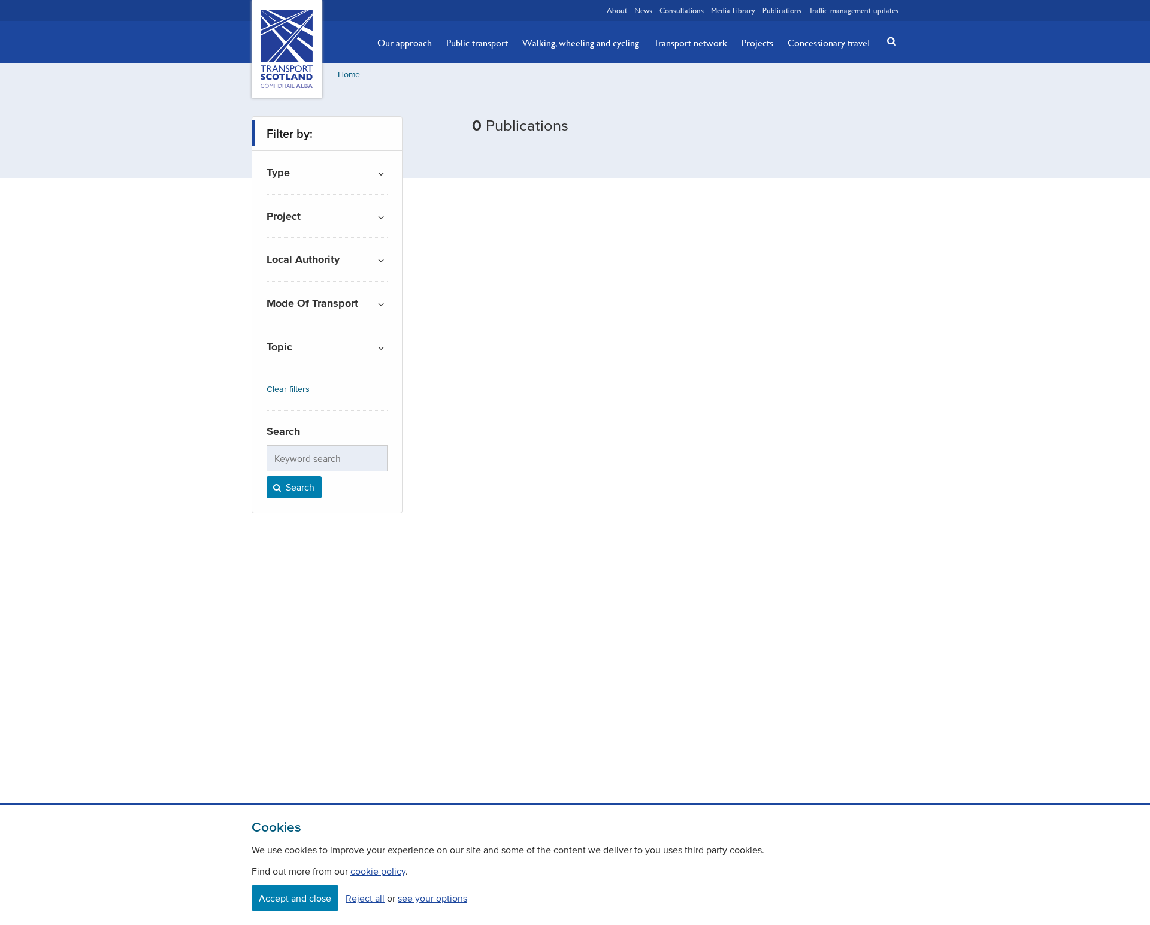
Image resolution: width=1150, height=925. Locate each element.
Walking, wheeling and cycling (580, 43)
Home (349, 74)
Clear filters (288, 389)
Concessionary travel (829, 43)
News (643, 10)
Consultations (681, 10)
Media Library (733, 10)
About (617, 10)
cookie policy (377, 871)
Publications (781, 10)
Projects (757, 43)
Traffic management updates (853, 10)
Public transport (477, 43)
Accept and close (295, 898)
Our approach (404, 43)
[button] (888, 41)
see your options (432, 898)
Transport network (690, 43)
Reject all (365, 898)
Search (298, 487)
